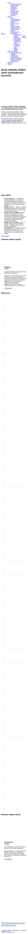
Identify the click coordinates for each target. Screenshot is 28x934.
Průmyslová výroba (16, 53)
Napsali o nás (14, 11)
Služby (9, 16)
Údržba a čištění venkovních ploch (15, 27)
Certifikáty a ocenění (14, 9)
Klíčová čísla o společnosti (15, 6)
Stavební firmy (15, 61)
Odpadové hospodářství (17, 38)
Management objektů (17, 35)
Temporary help (15, 32)
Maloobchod (14, 55)
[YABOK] (13, 921)
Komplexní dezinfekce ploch (17, 46)
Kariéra (10, 64)
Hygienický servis (15, 19)
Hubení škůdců (16, 49)
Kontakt (24, 37)
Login (23, 35)
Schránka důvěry (11, 923)
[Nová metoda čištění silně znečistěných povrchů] (14, 103)
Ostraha (13, 30)
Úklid (12, 18)
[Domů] (3, 34)
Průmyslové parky (16, 59)
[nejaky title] (11, 646)
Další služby (14, 33)
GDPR (3, 923)
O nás (9, 2)
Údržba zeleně (15, 29)
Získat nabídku (5, 236)
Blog (3, 925)
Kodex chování (20, 923)
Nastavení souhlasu (10, 925)
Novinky (13, 15)
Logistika (13, 54)
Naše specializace (13, 51)
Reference (10, 62)
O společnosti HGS (16, 4)
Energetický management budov (17, 42)
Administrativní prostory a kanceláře (16, 57)
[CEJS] (13, 906)
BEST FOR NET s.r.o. (9, 932)
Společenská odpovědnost (14, 13)
